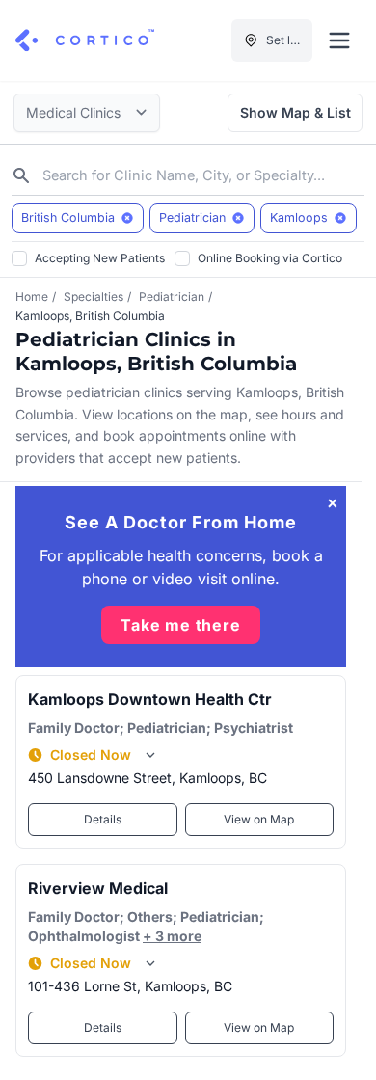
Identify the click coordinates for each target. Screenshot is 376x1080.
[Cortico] (84, 40)
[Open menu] (339, 40)
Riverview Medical (98, 888)
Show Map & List (295, 112)
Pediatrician (171, 296)
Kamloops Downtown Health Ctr (150, 699)
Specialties (93, 296)
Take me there (180, 624)
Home (31, 296)
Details (102, 819)
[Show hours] (150, 755)
